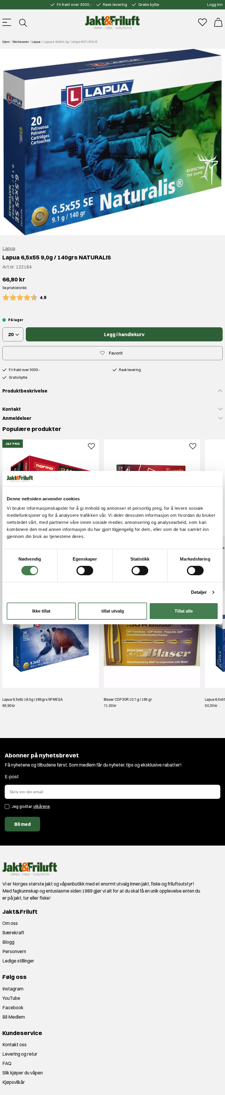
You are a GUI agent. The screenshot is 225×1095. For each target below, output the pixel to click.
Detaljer (199, 592)
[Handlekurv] (218, 22)
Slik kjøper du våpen (22, 1073)
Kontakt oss (14, 1044)
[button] (112, 142)
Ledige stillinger (18, 961)
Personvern (14, 951)
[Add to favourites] (91, 445)
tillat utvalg (112, 610)
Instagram (12, 989)
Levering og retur (20, 1054)
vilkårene (41, 806)
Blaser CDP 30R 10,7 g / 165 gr (128, 699)
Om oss (10, 923)
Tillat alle (184, 610)
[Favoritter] (202, 22)
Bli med (22, 824)
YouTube (11, 998)
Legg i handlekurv (124, 334)
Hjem (6, 42)
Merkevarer (21, 42)
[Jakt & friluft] (112, 22)
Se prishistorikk (14, 288)
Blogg (8, 942)
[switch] (84, 570)
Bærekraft (13, 932)
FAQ (6, 1063)
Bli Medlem (13, 1017)
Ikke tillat (41, 610)
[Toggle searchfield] (22, 22)
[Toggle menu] (6, 22)
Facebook (12, 1007)
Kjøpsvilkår (13, 1082)
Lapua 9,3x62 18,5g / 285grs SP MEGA (32, 699)
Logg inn (215, 4)
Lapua (36, 42)
